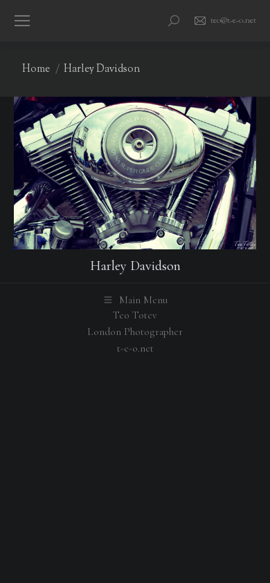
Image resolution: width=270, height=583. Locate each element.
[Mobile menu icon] (22, 20)
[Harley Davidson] (135, 173)
